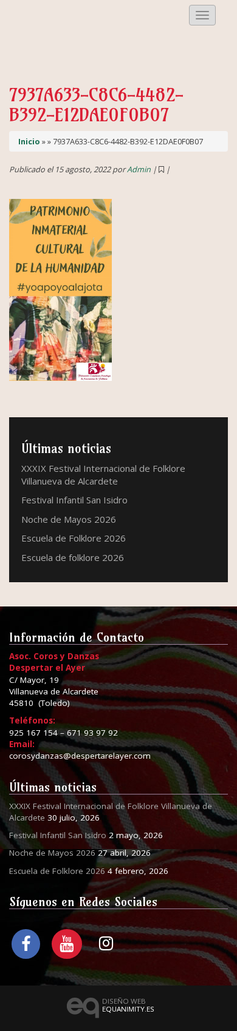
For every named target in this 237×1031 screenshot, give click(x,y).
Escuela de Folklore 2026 (73, 538)
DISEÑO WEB (128, 1004)
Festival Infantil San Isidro (74, 500)
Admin (139, 169)
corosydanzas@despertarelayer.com (80, 755)
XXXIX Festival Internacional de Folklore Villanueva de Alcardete (103, 474)
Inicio (29, 141)
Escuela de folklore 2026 (72, 557)
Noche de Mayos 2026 (68, 519)
